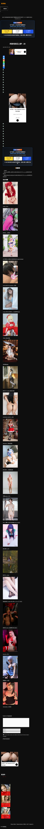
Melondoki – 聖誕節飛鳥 (7, 443)
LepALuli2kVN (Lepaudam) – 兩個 (9, 285)
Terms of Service (20, 824)
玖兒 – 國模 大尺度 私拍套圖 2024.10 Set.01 (11, 522)
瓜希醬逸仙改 (5, 364)
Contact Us (31, 824)
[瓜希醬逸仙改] (10, 361)
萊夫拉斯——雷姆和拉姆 (8, 469)
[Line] (17, 62)
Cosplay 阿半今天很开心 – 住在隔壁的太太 (11, 311)
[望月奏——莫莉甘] (10, 230)
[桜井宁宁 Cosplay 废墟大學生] (10, 388)
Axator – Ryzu (5, 206)
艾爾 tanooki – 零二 (6, 496)
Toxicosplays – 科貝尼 (7, 706)
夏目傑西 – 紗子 (6, 548)
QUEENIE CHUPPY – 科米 (8, 417)
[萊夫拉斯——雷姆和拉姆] (10, 467)
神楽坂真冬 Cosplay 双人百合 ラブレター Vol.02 (12, 601)
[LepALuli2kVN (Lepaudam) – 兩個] (10, 282)
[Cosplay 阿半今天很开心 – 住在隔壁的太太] (10, 309)
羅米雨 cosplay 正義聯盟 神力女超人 (10, 627)
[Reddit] (17, 60)
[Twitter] (17, 58)
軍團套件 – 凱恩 (6, 680)
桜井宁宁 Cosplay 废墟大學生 (9, 390)
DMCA (24, 824)
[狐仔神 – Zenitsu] (10, 572)
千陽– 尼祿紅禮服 (6, 338)
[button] (2, 14)
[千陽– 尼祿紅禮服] (10, 335)
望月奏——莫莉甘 (6, 232)
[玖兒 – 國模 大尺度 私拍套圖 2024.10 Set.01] (10, 519)
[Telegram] (17, 64)
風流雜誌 (3, 3)
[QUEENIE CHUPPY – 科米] (10, 414)
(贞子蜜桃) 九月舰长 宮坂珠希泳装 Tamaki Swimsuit (13, 259)
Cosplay (5, 170)
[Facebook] (17, 56)
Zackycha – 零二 (6, 654)
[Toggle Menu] (0, 11)
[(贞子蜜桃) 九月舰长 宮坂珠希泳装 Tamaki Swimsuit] (10, 256)
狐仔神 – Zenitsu (6, 575)
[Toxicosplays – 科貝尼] (10, 704)
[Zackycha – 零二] (10, 651)
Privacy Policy (13, 824)
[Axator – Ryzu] (10, 203)
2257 (28, 824)
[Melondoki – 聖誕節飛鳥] (10, 440)
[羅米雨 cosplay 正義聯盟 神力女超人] (10, 625)
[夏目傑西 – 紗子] (10, 546)
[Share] (17, 68)
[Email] (17, 66)
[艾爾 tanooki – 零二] (10, 493)
